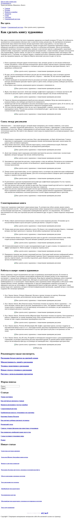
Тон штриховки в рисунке (8, 495)
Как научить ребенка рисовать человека (15, 420)
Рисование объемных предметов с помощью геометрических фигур (20, 470)
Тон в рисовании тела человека (10, 482)
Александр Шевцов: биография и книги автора (14, 457)
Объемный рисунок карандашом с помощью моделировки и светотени (21, 501)
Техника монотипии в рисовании (15, 366)
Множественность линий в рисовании (17, 362)
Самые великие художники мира (12, 436)
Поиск (3, 386)
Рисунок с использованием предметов (17, 374)
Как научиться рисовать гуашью (12, 401)
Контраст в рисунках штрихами (10, 463)
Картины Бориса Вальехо (10, 416)
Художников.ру (6, 3)
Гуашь (7, 15)
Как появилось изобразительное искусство (16, 432)
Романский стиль (7, 424)
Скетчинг (8, 17)
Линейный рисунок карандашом (10, 488)
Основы (7, 10)
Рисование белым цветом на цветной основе (19, 358)
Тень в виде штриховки (7, 507)
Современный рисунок (12, 19)
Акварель (8, 14)
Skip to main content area (8, 1)
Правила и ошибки (11, 12)
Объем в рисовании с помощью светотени (13, 476)
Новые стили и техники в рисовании (16, 370)
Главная (7, 8)
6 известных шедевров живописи (10, 451)
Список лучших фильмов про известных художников (19, 428)
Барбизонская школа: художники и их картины (17, 412)
